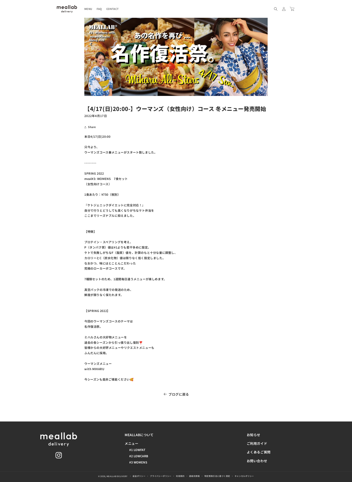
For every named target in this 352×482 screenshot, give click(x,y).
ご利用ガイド (257, 443)
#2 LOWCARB (138, 456)
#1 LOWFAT (137, 450)
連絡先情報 (194, 475)
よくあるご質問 (259, 452)
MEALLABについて (139, 434)
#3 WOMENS (138, 462)
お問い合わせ (257, 460)
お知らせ (253, 434)
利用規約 (180, 475)
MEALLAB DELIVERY (117, 476)
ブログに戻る (178, 394)
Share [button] (92, 127)
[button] (276, 9)
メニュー (131, 443)
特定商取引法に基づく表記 (217, 475)
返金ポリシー (139, 475)
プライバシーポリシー (160, 475)
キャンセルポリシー (244, 475)
